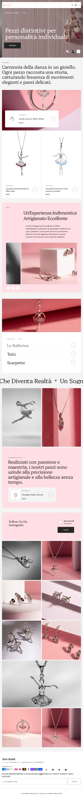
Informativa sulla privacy (29, 793)
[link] (21, 156)
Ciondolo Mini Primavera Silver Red (17, 189)
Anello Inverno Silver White (31, 118)
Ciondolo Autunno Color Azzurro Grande (57, 189)
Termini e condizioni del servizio (50, 793)
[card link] (53, 118)
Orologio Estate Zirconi (32, 494)
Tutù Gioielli (13, 762)
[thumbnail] (68, 51)
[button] (4, 5)
